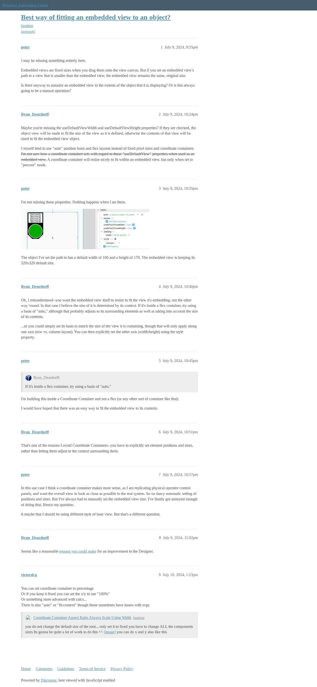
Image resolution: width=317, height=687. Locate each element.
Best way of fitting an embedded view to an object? (96, 17)
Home (26, 669)
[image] (110, 632)
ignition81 (28, 32)
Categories (44, 669)
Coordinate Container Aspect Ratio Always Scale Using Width (82, 617)
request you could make (77, 551)
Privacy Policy (121, 669)
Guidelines (65, 669)
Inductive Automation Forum (25, 5)
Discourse (48, 680)
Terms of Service (92, 669)
